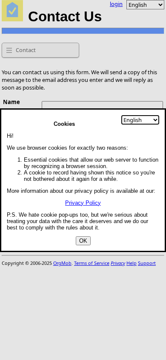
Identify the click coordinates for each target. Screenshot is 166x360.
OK (83, 241)
